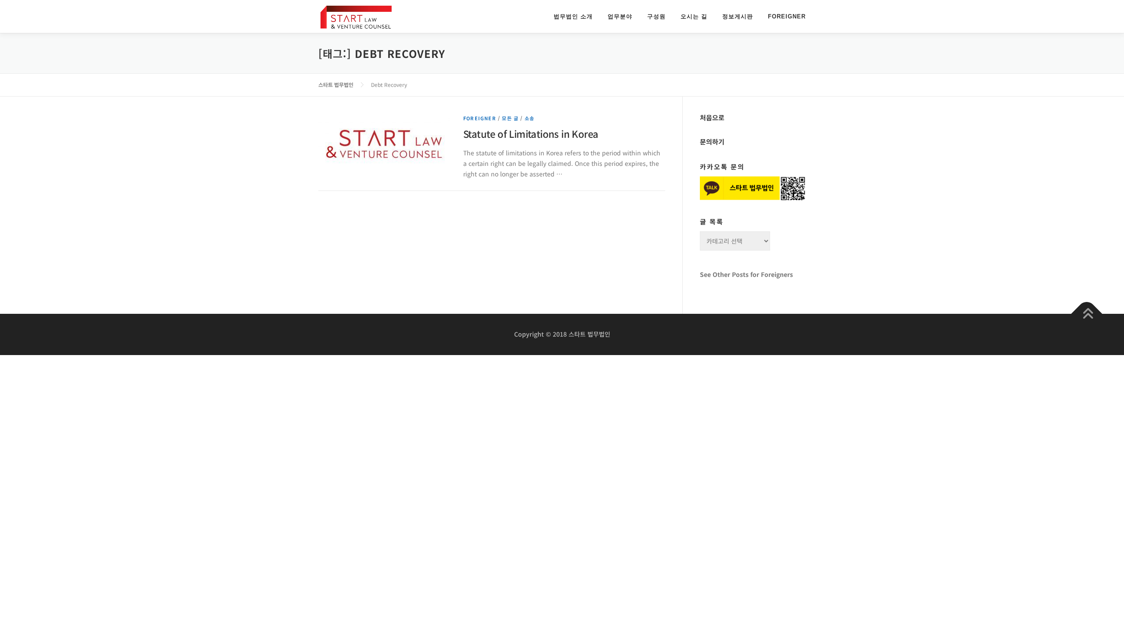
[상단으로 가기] (1086, 314)
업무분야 (620, 16)
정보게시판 (737, 16)
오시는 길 (694, 16)
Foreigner (787, 16)
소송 (529, 118)
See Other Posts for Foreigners (746, 274)
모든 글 (510, 118)
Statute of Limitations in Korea (530, 133)
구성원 (656, 16)
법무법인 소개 (573, 16)
